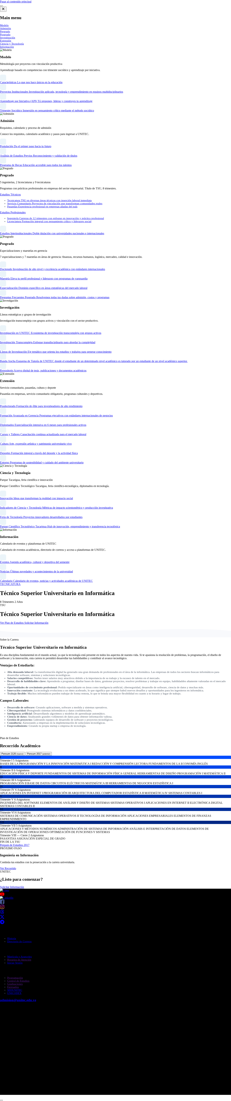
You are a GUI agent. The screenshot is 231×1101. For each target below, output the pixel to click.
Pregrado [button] (5, 31)
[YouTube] (115, 894)
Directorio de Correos (19, 941)
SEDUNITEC (14, 990)
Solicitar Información (36, 622)
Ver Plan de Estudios (12, 622)
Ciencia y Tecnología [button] (12, 43)
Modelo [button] (4, 25)
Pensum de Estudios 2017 (14, 845)
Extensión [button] (5, 40)
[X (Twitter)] (2, 918)
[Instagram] (2, 907)
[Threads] (2, 913)
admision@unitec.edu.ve (18, 1000)
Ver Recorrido (8, 868)
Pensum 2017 (38, 753)
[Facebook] (2, 902)
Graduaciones (15, 983)
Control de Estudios (18, 980)
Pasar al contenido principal (15, 1)
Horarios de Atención (19, 959)
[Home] (4, 890)
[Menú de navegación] (1, 5)
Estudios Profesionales (13, 212)
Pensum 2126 (12, 753)
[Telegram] (2, 923)
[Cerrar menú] (3, 9)
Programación (15, 977)
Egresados (13, 987)
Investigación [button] (7, 37)
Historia (11, 938)
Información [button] (7, 46)
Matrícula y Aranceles (19, 956)
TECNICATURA (10, 584)
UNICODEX (14, 993)
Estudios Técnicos (10, 194)
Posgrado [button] (5, 34)
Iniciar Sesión (15, 962)
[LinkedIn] (6, 897)
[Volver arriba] (1, 1100)
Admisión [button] (5, 28)
